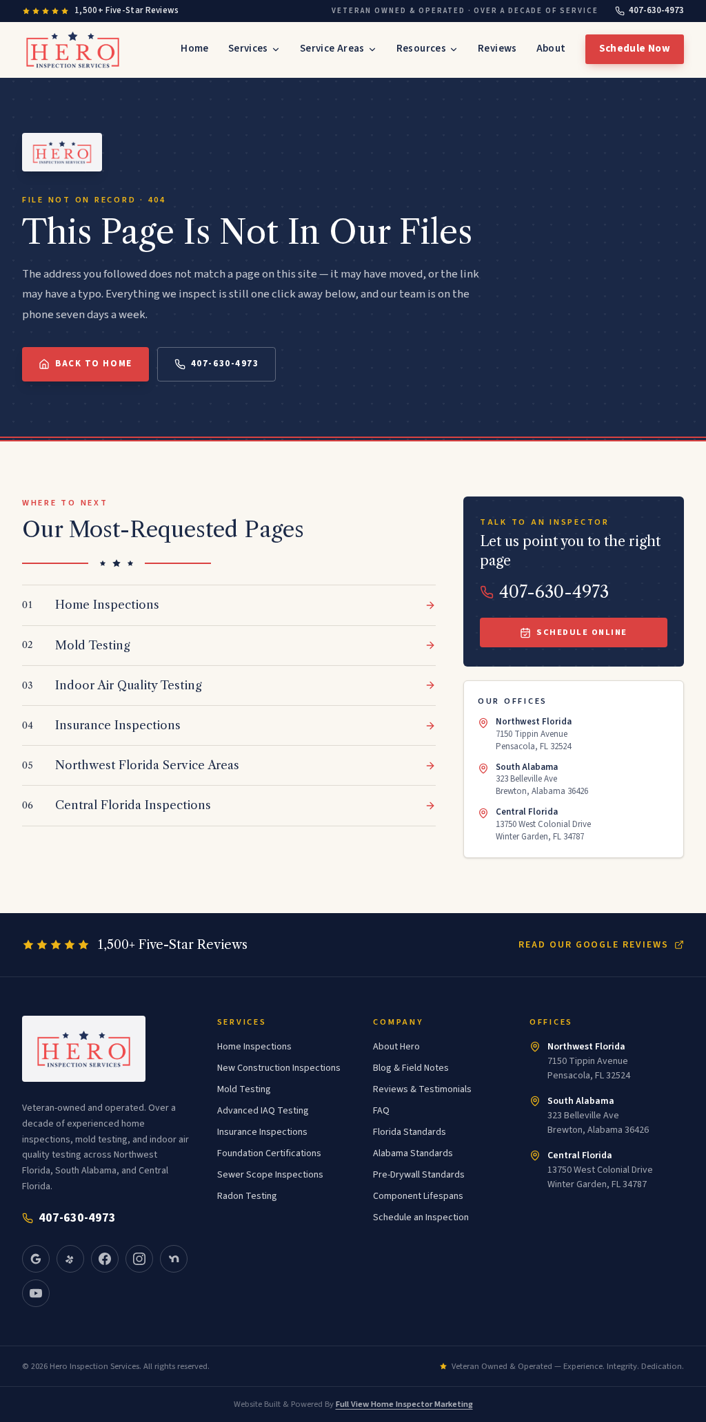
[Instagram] (139, 1259)
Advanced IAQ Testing (263, 1111)
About (551, 48)
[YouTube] (36, 1293)
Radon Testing (247, 1196)
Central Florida (579, 1155)
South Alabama (580, 1101)
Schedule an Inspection (421, 1217)
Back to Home (93, 363)
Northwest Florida (586, 1047)
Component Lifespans (418, 1196)
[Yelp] (70, 1259)
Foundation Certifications (269, 1153)
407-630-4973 (656, 10)
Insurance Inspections (262, 1132)
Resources (421, 48)
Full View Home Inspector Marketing (404, 1404)
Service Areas (332, 48)
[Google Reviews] (36, 1259)
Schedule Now (635, 48)
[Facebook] (105, 1259)
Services (248, 48)
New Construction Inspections (279, 1068)
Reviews (497, 48)
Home (195, 48)
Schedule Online (581, 632)
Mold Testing (244, 1089)
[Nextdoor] (174, 1259)
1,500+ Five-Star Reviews (126, 10)
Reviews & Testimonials (422, 1089)
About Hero (396, 1047)
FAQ (381, 1111)
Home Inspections (254, 1047)
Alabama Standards (413, 1153)
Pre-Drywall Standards (419, 1175)
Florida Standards (409, 1132)
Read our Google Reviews (593, 945)
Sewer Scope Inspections (270, 1175)
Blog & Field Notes (411, 1068)
